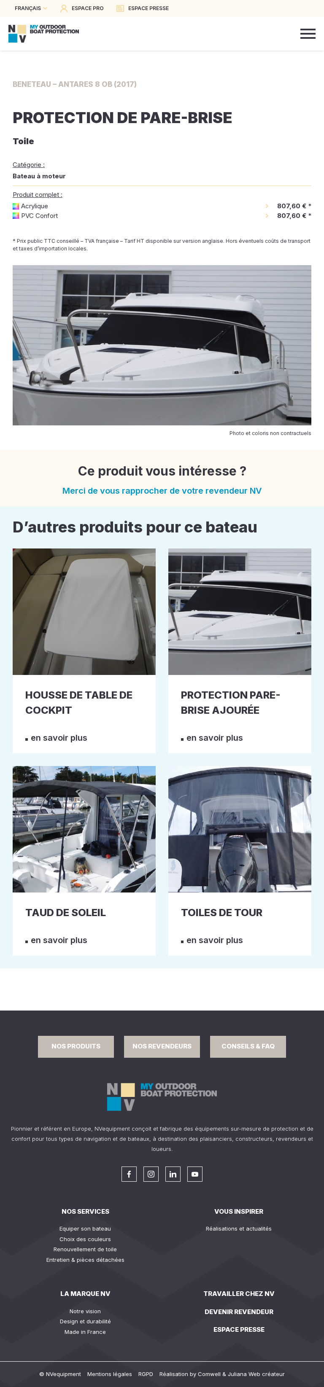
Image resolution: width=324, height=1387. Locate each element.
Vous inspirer (238, 1211)
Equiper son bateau (85, 1228)
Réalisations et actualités (239, 1228)
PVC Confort (39, 216)
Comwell (209, 1374)
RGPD (145, 1374)
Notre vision (85, 1311)
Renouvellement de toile (85, 1249)
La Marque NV (85, 1294)
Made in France (85, 1331)
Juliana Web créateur (256, 1374)
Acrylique (34, 206)
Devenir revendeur (239, 1312)
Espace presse (239, 1329)
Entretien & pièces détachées (85, 1259)
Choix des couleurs (85, 1239)
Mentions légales (109, 1374)
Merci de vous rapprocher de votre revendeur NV (162, 491)
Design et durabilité (85, 1321)
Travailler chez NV (239, 1294)
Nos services (85, 1211)
